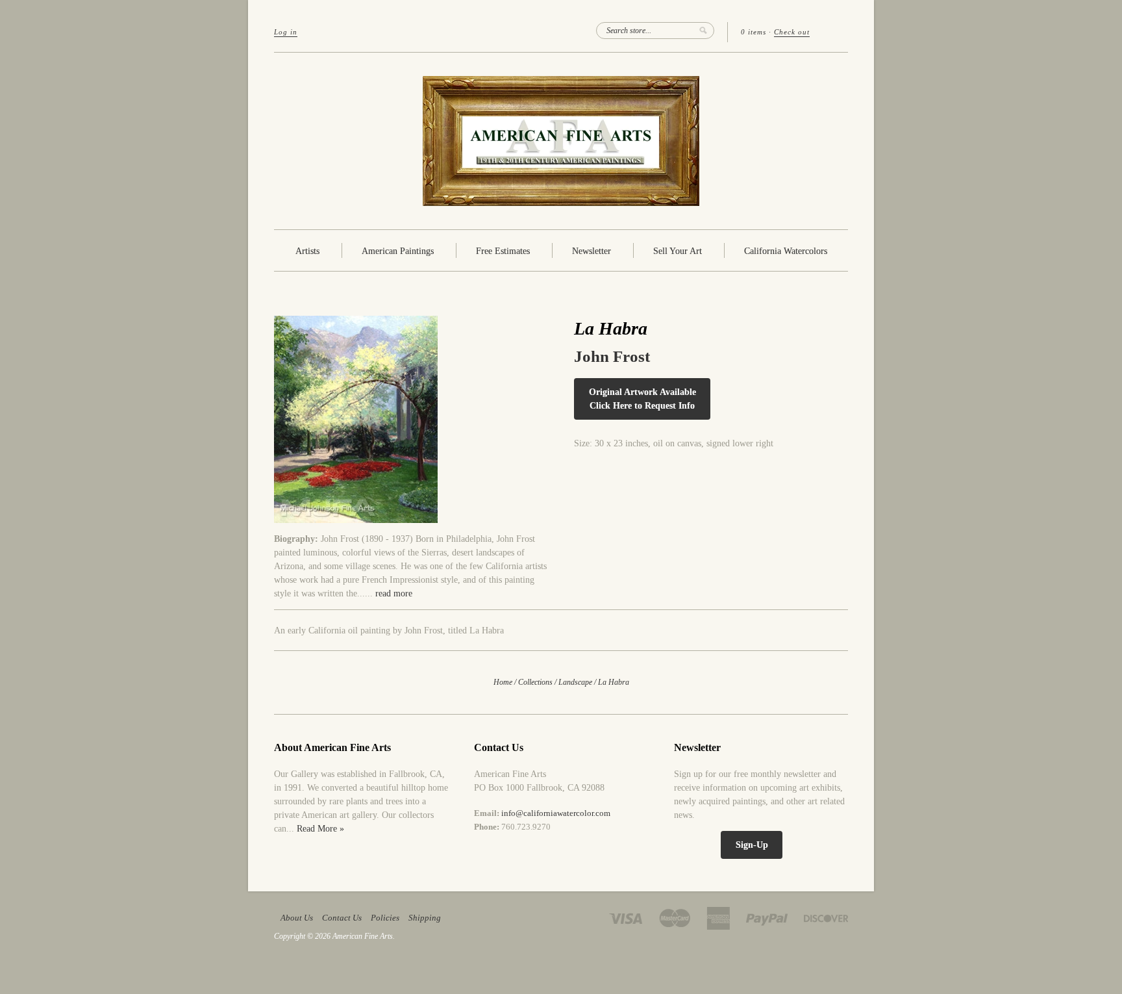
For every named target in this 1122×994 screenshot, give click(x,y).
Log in (285, 32)
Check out (792, 32)
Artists (307, 251)
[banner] (561, 141)
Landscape (575, 682)
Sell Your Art (677, 251)
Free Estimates (503, 251)
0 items (753, 32)
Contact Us (342, 918)
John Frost (612, 356)
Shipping (424, 918)
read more (393, 593)
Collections (535, 682)
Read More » (320, 829)
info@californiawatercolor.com (555, 813)
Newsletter (591, 251)
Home (502, 682)
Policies (385, 918)
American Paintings (398, 251)
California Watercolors (785, 251)
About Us (296, 918)
